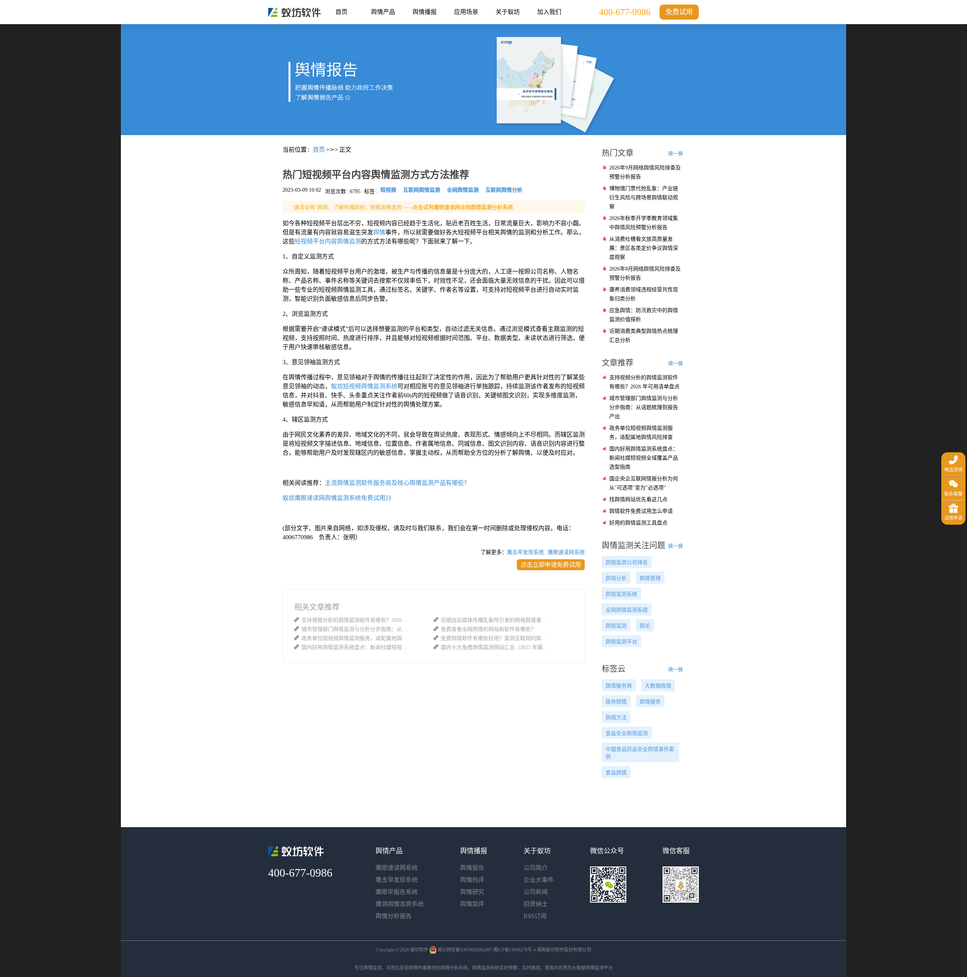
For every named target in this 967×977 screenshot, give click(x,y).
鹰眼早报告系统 (396, 892)
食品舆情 (616, 772)
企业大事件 (539, 880)
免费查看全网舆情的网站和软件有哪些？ (488, 629)
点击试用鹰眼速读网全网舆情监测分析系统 (462, 207)
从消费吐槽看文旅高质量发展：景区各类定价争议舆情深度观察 (643, 248)
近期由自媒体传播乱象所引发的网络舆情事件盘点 (495, 620)
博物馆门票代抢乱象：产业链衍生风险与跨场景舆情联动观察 (643, 197)
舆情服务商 (619, 686)
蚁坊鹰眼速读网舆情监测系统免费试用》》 (338, 498)
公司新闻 (536, 892)
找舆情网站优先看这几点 (638, 499)
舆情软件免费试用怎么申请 (641, 511)
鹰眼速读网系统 (566, 552)
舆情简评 (472, 904)
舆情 (379, 232)
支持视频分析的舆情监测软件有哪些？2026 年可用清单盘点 (356, 620)
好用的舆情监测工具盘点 (638, 523)
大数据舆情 (658, 686)
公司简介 (536, 868)
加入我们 (549, 12)
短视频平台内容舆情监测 (328, 241)
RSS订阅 (535, 916)
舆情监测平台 (621, 642)
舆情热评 (472, 880)
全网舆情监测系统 (627, 610)
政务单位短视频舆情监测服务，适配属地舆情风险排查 (356, 638)
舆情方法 (616, 717)
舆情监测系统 (621, 594)
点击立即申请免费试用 (551, 565)
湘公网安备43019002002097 (464, 949)
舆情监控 (294, 12)
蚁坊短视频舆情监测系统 (364, 386)
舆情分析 (616, 578)
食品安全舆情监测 (627, 733)
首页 (341, 12)
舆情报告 (472, 868)
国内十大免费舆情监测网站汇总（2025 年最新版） (495, 647)
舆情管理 (650, 578)
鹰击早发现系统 (525, 552)
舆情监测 (616, 626)
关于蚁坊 (508, 12)
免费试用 (679, 12)
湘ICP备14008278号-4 (514, 949)
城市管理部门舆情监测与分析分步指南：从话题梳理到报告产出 (356, 629)
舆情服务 (650, 702)
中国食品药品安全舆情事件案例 (640, 753)
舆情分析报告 (393, 916)
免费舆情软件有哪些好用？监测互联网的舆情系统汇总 (495, 638)
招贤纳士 (536, 904)
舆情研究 (472, 892)
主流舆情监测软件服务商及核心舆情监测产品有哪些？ (397, 483)
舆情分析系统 (454, 968)
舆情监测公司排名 (627, 562)
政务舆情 (616, 702)
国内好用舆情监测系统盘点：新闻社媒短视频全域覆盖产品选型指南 (356, 647)
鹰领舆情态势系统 (399, 904)
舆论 (645, 626)
